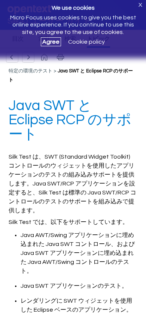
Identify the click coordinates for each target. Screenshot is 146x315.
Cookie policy (86, 42)
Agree (51, 42)
